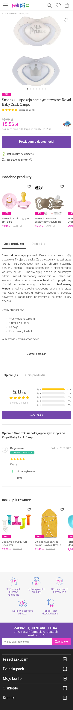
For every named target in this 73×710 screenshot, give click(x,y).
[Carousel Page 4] (36, 89)
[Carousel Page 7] (45, 89)
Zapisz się (61, 641)
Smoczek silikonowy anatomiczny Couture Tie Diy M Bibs (48, 221)
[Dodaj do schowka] (66, 19)
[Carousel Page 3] (33, 89)
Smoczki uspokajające (16, 13)
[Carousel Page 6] (42, 89)
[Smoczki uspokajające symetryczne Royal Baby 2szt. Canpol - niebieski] (36, 51)
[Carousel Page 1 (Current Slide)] (27, 89)
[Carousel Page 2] (30, 89)
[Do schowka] (29, 186)
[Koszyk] (66, 5)
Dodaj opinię (36, 415)
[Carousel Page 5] (39, 89)
